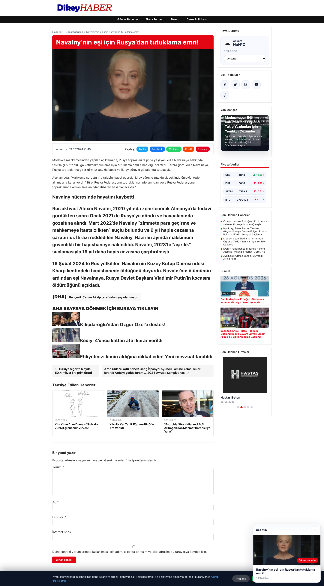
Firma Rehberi (155, 19)
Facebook (157, 149)
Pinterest (202, 149)
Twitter (142, 149)
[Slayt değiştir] (238, 407)
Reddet (241, 578)
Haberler (57, 31)
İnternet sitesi (61, 532)
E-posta (59, 517)
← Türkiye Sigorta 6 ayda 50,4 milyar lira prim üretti (73, 371)
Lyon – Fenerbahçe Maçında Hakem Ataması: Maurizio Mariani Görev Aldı (244, 250)
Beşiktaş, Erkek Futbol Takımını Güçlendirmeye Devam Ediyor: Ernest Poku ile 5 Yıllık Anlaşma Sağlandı (245, 231)
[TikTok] (224, 95)
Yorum (58, 467)
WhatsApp (174, 149)
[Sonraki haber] (263, 121)
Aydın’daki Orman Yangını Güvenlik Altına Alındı (243, 257)
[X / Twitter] (235, 84)
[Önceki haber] (255, 121)
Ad (55, 502)
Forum (175, 19)
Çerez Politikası (197, 19)
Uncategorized (74, 31)
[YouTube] (256, 84)
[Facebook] (224, 84)
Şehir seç (230, 51)
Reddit (188, 149)
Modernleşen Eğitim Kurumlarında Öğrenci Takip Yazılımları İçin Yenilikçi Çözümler (244, 241)
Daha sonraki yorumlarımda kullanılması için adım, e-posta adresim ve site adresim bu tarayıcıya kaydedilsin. (129, 552)
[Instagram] (246, 84)
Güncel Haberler (127, 19)
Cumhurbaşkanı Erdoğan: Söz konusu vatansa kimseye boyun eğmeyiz (245, 223)
